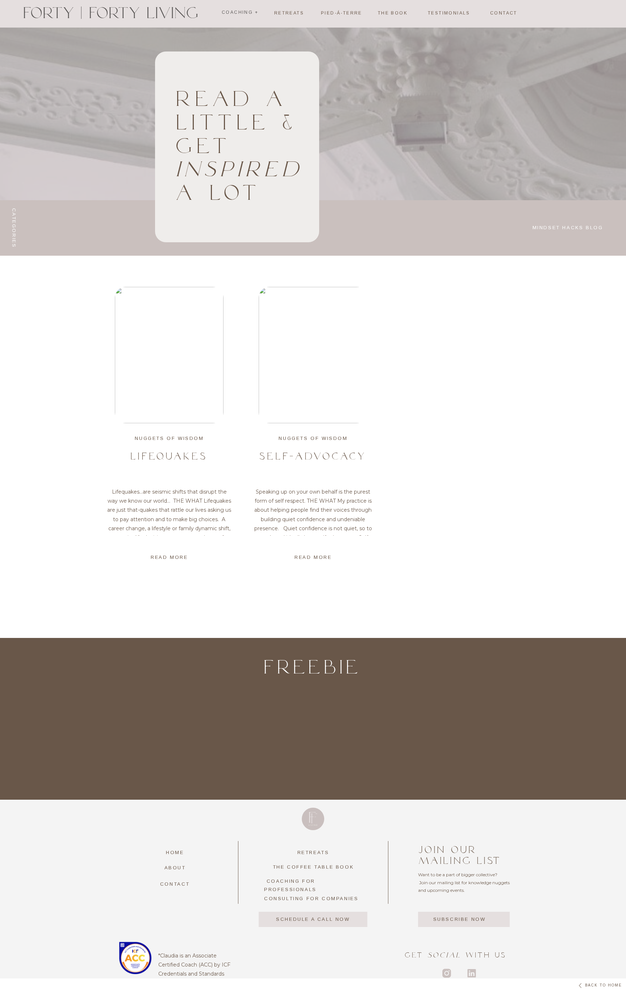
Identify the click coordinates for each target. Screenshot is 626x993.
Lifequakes (169, 456)
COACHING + (240, 12)
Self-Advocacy (313, 456)
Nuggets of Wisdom (169, 438)
